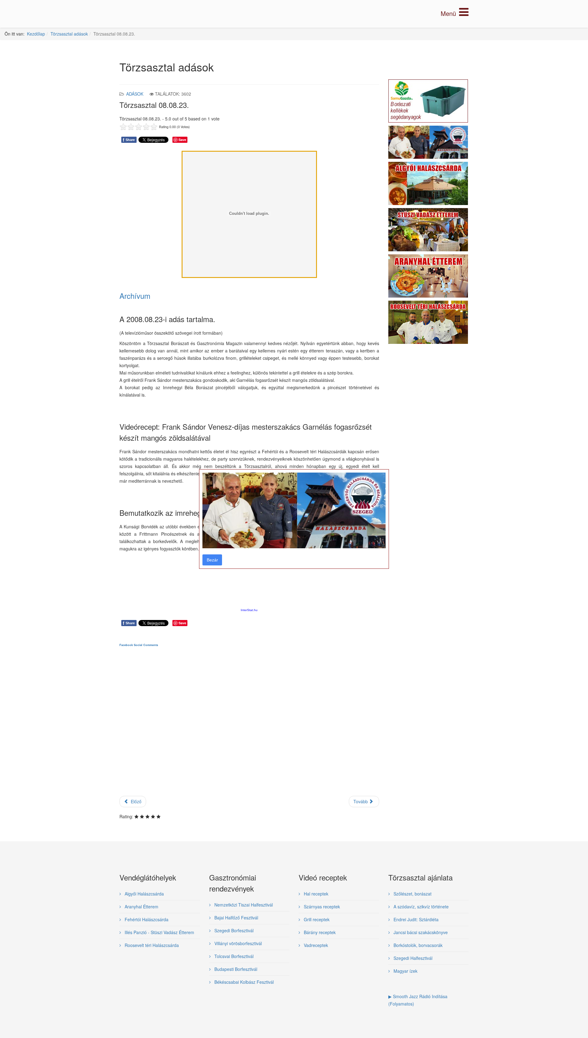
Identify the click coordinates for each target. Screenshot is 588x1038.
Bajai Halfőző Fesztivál (235, 917)
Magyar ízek (404, 971)
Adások (134, 94)
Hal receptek (315, 894)
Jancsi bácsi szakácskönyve (420, 932)
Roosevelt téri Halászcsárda (151, 945)
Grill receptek (316, 919)
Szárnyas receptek (321, 906)
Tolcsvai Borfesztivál (233, 956)
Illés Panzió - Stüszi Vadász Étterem (158, 932)
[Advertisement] (249, 726)
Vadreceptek (315, 945)
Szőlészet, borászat (412, 894)
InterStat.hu (249, 610)
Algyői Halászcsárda (143, 894)
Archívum (134, 295)
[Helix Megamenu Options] (455, 13)
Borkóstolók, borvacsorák (417, 945)
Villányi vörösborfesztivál (237, 943)
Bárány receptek (319, 932)
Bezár (212, 559)
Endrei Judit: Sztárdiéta (415, 919)
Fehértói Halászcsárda (145, 919)
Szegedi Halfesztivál (412, 958)
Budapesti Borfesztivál (235, 969)
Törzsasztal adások (69, 34)
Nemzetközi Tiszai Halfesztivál (243, 905)
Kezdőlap (36, 34)
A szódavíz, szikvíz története (420, 906)
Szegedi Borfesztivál (233, 930)
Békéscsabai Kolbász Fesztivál (243, 982)
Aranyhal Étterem (140, 906)
